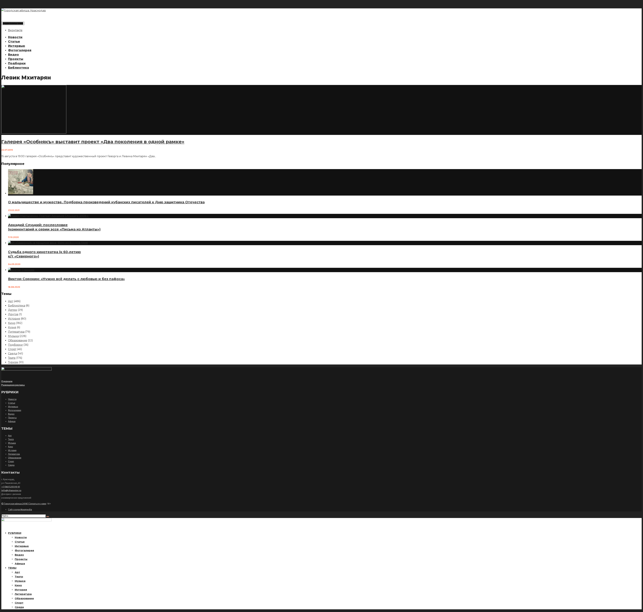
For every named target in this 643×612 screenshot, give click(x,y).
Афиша (11, 421)
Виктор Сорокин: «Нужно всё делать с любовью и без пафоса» (66, 279)
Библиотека (18, 68)
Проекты (15, 59)
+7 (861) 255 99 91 (10, 486)
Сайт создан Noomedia (20, 509)
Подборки (17, 63)
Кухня (12, 327)
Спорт (12, 349)
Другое (13, 314)
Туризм (13, 362)
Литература (16, 331)
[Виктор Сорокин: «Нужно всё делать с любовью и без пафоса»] (21, 269)
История (14, 318)
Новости (15, 37)
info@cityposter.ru (11, 490)
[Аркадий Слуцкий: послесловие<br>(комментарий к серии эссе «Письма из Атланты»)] (48, 216)
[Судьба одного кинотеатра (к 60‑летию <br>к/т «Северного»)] (48, 242)
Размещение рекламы (13, 385)
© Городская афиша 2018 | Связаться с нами (23, 503)
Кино (11, 323)
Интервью (16, 46)
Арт (10, 301)
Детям (12, 310)
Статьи (14, 41)
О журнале (6, 381)
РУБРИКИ (14, 533)
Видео (13, 54)
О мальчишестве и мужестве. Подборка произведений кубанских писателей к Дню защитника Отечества (106, 202)
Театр (12, 357)
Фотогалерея (19, 50)
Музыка (13, 336)
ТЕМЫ (12, 567)
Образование (17, 340)
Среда (12, 353)
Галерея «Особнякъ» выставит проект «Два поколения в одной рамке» (92, 141)
